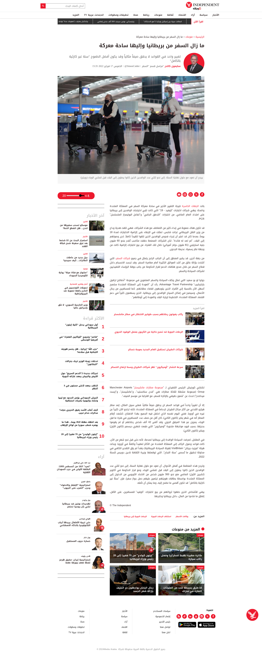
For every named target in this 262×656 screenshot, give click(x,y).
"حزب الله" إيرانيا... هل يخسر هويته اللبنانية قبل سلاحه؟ (79, 350)
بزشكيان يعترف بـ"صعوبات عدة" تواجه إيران (88, 21)
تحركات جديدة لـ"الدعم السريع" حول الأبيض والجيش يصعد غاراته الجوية (79, 374)
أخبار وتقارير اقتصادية (79, 284)
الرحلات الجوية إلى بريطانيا (135, 516)
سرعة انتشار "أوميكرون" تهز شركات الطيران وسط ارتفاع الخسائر (147, 367)
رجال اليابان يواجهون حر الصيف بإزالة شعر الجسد (134, 589)
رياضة (146, 15)
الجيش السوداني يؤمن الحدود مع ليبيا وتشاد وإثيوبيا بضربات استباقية (78, 399)
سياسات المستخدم (161, 611)
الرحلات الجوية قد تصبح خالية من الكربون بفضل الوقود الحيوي (148, 332)
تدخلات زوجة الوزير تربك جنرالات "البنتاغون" (81, 362)
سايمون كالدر (172, 66)
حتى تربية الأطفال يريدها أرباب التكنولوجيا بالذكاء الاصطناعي (74, 524)
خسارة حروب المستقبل (78, 541)
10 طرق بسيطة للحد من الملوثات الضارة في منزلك (182, 589)
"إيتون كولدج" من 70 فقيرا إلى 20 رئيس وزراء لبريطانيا (133, 557)
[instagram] (202, 616)
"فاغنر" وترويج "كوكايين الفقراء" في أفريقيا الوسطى (78, 338)
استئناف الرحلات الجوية (161, 516)
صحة (135, 15)
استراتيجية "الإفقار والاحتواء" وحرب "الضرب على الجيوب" (75, 486)
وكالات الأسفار (182, 516)
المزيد (75, 15)
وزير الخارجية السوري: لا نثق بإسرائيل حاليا (73, 306)
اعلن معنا (166, 632)
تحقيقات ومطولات (118, 15)
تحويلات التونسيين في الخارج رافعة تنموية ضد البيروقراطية (76, 291)
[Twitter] (207, 616)
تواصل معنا (165, 627)
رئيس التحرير (164, 622)
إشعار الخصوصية (162, 616)
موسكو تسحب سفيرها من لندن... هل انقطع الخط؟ (74, 226)
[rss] (178, 616)
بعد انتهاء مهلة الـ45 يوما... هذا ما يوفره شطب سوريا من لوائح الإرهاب (79, 423)
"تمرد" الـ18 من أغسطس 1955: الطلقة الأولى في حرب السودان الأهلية (73, 469)
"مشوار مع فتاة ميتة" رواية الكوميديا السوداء (73, 274)
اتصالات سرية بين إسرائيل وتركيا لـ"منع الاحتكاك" (180, 21)
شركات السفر (123, 258)
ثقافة (170, 15)
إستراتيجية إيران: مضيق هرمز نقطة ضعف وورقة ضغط (74, 561)
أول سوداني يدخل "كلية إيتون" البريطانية (81, 326)
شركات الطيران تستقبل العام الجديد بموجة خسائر (155, 350)
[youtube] (196, 616)
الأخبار (215, 15)
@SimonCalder (132, 66)
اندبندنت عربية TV (94, 15)
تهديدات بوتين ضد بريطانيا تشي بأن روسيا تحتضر (76, 505)
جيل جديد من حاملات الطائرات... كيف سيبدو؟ (75, 259)
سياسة (204, 15)
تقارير (85, 221)
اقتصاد (182, 15)
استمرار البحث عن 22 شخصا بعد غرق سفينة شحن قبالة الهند (73, 243)
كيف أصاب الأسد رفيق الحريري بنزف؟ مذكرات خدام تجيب (78, 411)
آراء (193, 15)
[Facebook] (213, 616)
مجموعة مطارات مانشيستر (148, 387)
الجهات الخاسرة (190, 206)
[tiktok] (184, 616)
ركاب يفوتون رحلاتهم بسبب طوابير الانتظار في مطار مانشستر (148, 314)
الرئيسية (199, 36)
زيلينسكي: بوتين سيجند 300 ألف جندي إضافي (132, 21)
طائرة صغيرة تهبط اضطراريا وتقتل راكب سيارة (181, 557)
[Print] (179, 194)
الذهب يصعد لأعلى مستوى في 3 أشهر (81, 387)
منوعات (158, 15)
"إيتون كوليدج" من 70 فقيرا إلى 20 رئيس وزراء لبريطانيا (79, 435)
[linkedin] (190, 616)
